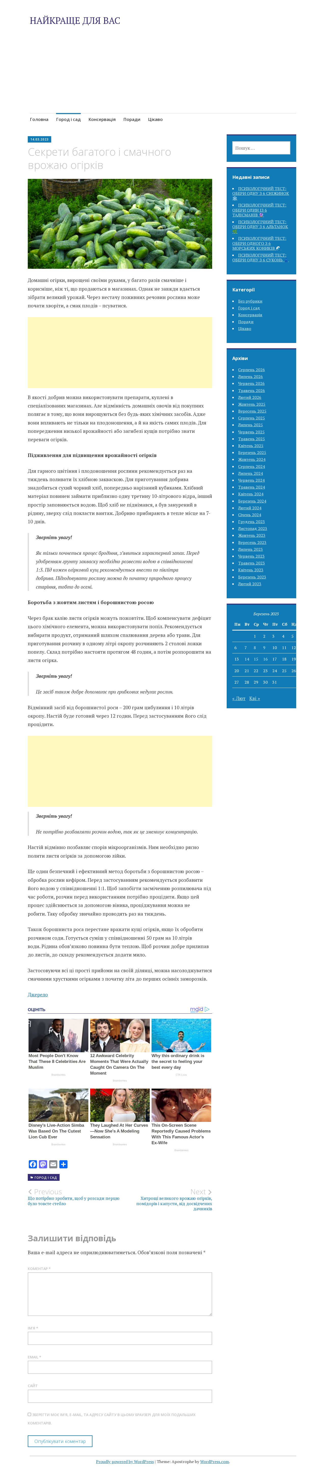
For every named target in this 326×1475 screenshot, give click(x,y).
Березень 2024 (252, 501)
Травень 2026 (251, 390)
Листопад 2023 (252, 528)
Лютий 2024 (249, 508)
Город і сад (68, 119)
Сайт (33, 1385)
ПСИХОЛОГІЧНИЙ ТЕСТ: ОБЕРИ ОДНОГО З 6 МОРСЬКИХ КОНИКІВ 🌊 (259, 243)
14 (246, 659)
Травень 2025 (251, 439)
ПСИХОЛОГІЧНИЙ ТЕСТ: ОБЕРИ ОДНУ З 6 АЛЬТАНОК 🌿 (260, 226)
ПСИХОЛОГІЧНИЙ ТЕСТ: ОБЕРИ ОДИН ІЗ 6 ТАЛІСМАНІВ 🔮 (259, 209)
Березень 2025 (252, 452)
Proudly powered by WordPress (125, 1461)
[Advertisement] (163, 81)
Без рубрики (250, 301)
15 (256, 659)
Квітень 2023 (250, 570)
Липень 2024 (250, 473)
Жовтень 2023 (251, 535)
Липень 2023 (250, 549)
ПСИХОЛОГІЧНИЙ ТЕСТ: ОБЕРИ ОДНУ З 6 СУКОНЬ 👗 (260, 257)
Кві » (254, 698)
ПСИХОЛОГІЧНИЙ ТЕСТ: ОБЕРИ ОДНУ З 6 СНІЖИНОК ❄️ (260, 193)
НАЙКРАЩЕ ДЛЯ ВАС (75, 20)
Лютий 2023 (249, 584)
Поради (131, 119)
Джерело (38, 994)
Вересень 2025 (252, 411)
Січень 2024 (249, 514)
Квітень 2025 (250, 445)
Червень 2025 (251, 432)
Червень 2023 (251, 556)
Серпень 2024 (251, 466)
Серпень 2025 (251, 418)
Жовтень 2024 (251, 459)
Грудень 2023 (251, 521)
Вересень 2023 (252, 542)
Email (34, 1357)
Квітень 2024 (250, 494)
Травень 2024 (251, 487)
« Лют (239, 698)
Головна (39, 119)
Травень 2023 (251, 563)
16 (265, 659)
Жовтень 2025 (251, 404)
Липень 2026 (250, 376)
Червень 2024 (251, 480)
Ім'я (33, 1328)
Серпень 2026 (251, 369)
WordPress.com (214, 1461)
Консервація (102, 119)
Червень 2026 (251, 383)
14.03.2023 (39, 139)
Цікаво (155, 119)
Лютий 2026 (249, 397)
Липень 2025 (250, 425)
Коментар (39, 1268)
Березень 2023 (252, 577)
